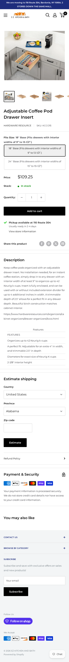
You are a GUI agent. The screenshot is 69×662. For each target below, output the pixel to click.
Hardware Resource (17, 125)
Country (9, 386)
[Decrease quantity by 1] (22, 197)
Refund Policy (12, 458)
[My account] (55, 15)
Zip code (9, 420)
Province (9, 403)
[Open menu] (5, 15)
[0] (62, 15)
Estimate (15, 442)
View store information (22, 231)
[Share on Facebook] (41, 243)
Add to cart (34, 211)
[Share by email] (62, 243)
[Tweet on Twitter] (55, 243)
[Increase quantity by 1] (41, 197)
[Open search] (48, 15)
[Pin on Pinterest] (48, 243)
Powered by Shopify (14, 654)
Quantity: (9, 197)
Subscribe (16, 591)
